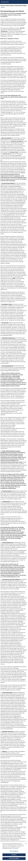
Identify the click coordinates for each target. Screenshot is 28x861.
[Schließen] (25, 843)
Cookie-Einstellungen (14, 851)
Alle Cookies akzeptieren (14, 858)
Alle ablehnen (14, 854)
